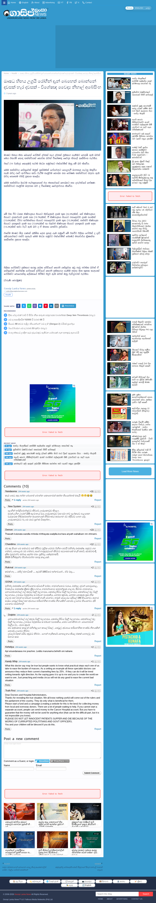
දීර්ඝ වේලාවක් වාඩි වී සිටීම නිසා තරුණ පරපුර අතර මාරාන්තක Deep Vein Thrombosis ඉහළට (51, 315)
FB (70, 3)
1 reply (18, 500)
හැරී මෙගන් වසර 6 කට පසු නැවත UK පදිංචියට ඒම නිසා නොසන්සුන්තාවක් (142, 211)
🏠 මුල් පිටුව (18, 881)
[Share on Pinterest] (46, 306)
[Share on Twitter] (24, 306)
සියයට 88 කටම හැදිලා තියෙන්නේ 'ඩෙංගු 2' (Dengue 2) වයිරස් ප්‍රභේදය (41, 324)
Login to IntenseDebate (42, 761)
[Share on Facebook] (18, 306)
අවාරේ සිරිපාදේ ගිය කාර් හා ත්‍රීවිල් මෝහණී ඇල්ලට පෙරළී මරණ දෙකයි (142, 381)
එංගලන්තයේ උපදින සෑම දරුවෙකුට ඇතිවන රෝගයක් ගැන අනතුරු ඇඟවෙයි (43, 332)
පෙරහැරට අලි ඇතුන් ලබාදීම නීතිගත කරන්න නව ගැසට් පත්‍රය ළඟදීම (47, 464)
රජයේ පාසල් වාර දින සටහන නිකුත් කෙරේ (141, 364)
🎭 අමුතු (69, 885)
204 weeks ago (24, 491)
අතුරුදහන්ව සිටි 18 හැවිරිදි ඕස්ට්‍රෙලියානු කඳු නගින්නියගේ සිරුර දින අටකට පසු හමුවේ (142, 179)
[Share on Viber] (35, 306)
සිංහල (129, 8)
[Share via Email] (57, 306)
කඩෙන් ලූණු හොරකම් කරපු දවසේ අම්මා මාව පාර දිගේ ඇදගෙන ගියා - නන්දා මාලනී (55, 453)
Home (13, 3)
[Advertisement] (52, 198)
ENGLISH (139, 8)
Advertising (50, 3)
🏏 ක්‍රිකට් (138, 881)
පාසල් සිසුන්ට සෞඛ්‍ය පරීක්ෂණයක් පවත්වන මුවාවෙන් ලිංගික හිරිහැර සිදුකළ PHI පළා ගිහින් (142, 327)
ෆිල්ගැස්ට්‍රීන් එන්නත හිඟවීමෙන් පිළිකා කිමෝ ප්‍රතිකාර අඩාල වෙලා (142, 251)
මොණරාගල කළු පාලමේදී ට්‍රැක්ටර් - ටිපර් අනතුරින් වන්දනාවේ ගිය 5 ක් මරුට (142, 440)
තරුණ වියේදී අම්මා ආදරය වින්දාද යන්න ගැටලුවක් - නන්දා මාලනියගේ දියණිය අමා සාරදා (142, 427)
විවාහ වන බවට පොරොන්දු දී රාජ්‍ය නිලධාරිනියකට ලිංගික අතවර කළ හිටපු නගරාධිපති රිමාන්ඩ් (141, 226)
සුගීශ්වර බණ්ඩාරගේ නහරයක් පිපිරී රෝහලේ (34, 450)
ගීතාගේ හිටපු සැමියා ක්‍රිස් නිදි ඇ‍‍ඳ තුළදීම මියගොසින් (141, 352)
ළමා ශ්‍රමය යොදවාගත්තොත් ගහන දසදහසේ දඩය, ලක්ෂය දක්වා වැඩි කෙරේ (142, 399)
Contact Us (136, 899)
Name (7, 765)
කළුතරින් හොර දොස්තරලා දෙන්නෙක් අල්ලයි (141, 338)
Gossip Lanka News (22, 894)
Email (39, 765)
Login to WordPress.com (59, 761)
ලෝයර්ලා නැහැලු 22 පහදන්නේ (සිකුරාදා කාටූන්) (140, 411)
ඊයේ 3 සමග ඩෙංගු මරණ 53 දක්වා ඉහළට (27, 328)
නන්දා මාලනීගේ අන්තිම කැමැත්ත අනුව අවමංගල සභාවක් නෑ (43, 446)
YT (61, 3)
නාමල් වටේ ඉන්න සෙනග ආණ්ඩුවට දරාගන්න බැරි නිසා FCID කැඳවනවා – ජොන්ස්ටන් (140, 152)
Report (97, 500)
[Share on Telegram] (40, 306)
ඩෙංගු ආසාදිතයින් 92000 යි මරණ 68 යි (26, 319)
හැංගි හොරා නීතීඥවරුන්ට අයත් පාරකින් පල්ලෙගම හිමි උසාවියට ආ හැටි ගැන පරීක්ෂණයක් (51, 458)
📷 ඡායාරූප (86, 881)
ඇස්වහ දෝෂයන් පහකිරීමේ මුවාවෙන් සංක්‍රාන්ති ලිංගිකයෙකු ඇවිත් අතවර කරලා (141, 239)
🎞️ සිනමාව (103, 881)
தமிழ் (148, 8)
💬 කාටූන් (70, 881)
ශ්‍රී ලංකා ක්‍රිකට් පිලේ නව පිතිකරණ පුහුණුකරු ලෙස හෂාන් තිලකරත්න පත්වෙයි (142, 165)
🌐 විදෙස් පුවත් (52, 881)
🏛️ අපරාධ (121, 881)
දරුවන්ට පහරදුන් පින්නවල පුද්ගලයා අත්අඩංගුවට (140, 265)
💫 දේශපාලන (35, 881)
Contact (88, 3)
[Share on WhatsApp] (29, 306)
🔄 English (86, 885)
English (25, 3)
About (36, 3)
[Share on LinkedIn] (51, 306)
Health (14, 73)
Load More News (130, 471)
